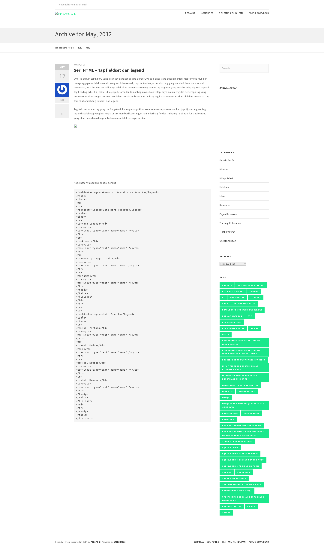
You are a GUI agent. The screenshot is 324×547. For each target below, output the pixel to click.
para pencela (230, 413)
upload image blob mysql (237, 491)
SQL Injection (230, 447)
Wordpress (119, 541)
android (227, 285)
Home (71, 47)
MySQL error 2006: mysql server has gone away (243, 405)
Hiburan (224, 169)
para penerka (252, 413)
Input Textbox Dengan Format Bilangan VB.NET (240, 368)
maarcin (95, 541)
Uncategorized (228, 241)
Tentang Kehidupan (231, 13)
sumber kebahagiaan (234, 478)
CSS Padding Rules (244, 303)
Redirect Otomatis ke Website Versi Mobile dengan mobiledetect (243, 433)
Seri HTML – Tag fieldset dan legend (109, 70)
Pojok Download (258, 13)
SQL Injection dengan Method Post (243, 460)
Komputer (207, 13)
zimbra (226, 512)
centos (254, 291)
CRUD (225, 303)
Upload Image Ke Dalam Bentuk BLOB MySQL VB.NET (243, 498)
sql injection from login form (240, 466)
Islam (222, 196)
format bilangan (232, 316)
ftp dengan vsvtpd (233, 328)
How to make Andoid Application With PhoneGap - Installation (241, 352)
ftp (250, 316)
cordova (255, 297)
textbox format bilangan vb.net (241, 484)
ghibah (254, 328)
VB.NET (251, 506)
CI (223, 297)
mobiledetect (246, 391)
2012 (80, 47)
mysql (225, 397)
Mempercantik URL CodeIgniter (240, 385)
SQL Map (226, 472)
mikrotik (227, 391)
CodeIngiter (237, 297)
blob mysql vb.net (233, 291)
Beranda (190, 13)
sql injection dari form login (240, 453)
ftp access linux (232, 322)
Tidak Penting (227, 232)
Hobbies (224, 187)
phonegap (228, 419)
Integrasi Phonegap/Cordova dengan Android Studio (239, 377)
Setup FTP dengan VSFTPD (237, 441)
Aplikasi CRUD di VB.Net (251, 285)
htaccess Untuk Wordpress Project (243, 360)
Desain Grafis (227, 160)
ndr (62, 99)
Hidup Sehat (226, 178)
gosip (225, 334)
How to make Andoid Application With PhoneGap (241, 342)
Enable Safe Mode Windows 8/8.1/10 (242, 310)
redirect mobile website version (241, 425)
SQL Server (243, 472)
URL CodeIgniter (232, 506)
